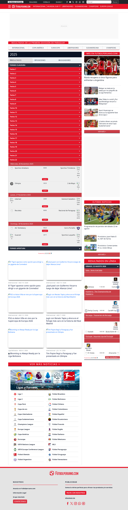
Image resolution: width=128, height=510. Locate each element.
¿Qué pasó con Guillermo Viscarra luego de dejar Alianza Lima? (61, 287)
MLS (54, 444)
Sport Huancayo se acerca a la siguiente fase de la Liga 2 (108, 112)
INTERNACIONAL (39, 6)
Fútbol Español (58, 414)
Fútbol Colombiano (60, 409)
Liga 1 (19, 394)
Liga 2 (19, 399)
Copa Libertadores (24, 414)
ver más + (102, 131)
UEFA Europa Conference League (30, 449)
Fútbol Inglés (57, 429)
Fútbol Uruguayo (59, 454)
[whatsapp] (79, 503)
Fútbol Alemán (23, 454)
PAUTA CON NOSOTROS (75, 493)
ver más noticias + (45, 364)
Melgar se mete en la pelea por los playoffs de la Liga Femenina (108, 90)
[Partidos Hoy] (83, 2)
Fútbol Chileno (58, 404)
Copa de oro (22, 409)
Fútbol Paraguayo (59, 449)
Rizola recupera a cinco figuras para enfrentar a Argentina (100, 78)
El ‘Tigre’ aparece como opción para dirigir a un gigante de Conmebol (24, 287)
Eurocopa (21, 439)
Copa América (23, 434)
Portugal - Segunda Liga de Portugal (99, 336)
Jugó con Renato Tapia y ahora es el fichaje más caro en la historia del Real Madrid (63, 321)
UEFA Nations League (26, 444)
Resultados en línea (102, 261)
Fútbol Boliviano (59, 399)
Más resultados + (112, 357)
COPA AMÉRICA (38, 48)
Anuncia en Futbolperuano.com (24, 488)
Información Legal (19, 493)
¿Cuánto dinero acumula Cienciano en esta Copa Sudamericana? (108, 123)
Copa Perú (21, 404)
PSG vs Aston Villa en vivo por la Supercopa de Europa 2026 (22, 319)
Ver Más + (102, 254)
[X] (73, 2)
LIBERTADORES (67, 6)
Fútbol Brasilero (58, 394)
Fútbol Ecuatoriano (60, 419)
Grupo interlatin (18, 497)
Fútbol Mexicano (59, 439)
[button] (45, 69)
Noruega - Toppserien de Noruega (99, 315)
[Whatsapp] (80, 2)
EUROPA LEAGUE (106, 6)
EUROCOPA (55, 48)
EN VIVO (58, 2)
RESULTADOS (33, 2)
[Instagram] (76, 2)
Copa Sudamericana (25, 419)
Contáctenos (20, 501)
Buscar (115, 2)
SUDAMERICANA (81, 6)
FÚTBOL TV (46, 2)
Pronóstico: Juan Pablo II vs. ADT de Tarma (107, 237)
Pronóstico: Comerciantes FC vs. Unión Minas (107, 246)
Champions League (25, 424)
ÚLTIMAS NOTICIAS (15, 2)
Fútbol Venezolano (59, 459)
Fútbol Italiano (58, 434)
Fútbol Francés (58, 424)
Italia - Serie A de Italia (94, 270)
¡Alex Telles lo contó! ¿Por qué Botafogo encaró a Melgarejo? (108, 101)
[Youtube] (70, 2)
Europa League (23, 429)
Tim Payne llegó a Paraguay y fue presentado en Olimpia (61, 354)
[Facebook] (67, 2)
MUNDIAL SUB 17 (53, 6)
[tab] (45, 54)
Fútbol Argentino (24, 459)
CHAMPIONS (93, 6)
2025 (13, 54)
